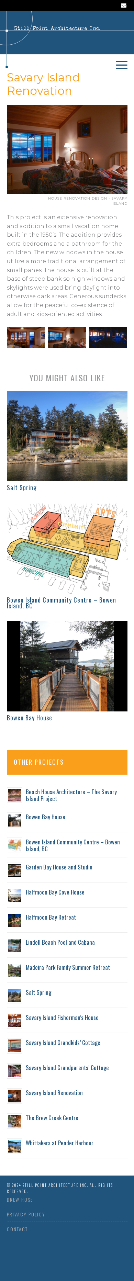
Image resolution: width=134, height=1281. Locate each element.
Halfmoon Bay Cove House (55, 892)
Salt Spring (22, 487)
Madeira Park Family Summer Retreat (68, 967)
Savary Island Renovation (54, 1092)
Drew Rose (20, 1199)
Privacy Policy (26, 1214)
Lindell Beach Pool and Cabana (60, 942)
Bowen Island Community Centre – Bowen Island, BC (61, 602)
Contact (17, 1229)
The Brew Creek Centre (52, 1117)
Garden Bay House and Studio (59, 867)
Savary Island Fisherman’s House (62, 1017)
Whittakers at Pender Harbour (59, 1142)
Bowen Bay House (29, 717)
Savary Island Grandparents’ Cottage (67, 1067)
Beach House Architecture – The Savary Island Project (71, 795)
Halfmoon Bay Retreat (51, 917)
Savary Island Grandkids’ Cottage (63, 1042)
